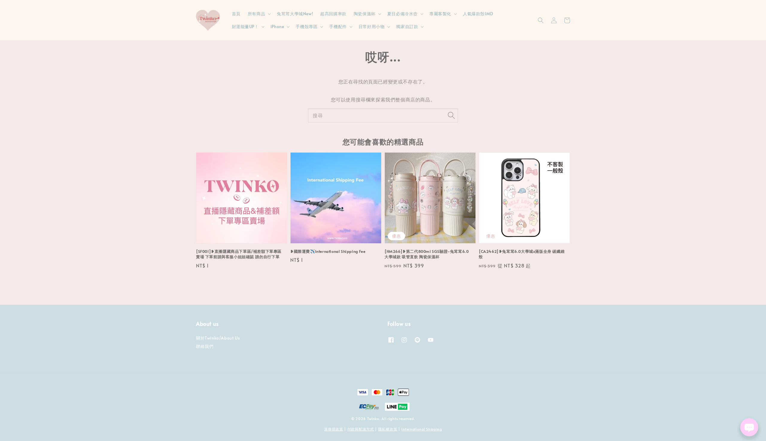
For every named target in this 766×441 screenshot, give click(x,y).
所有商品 (256, 13)
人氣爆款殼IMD (478, 13)
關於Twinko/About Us (218, 338)
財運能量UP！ (245, 26)
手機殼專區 (306, 26)
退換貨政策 (333, 429)
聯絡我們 (204, 346)
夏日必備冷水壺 (402, 13)
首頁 (236, 13)
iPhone (277, 26)
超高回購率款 (333, 13)
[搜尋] (451, 115)
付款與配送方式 (360, 429)
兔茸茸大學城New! (295, 13)
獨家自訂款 (407, 26)
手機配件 (337, 26)
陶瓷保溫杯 (365, 13)
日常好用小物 (371, 26)
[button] (540, 20)
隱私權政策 (387, 429)
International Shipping (421, 429)
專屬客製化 (440, 13)
